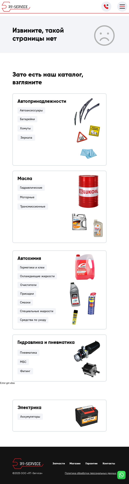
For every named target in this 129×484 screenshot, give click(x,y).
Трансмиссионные (32, 206)
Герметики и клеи (32, 267)
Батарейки (27, 119)
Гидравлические (31, 188)
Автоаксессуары (31, 110)
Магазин (75, 463)
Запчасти (59, 463)
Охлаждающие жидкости (37, 276)
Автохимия (29, 258)
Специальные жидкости (36, 311)
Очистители (28, 285)
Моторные (27, 197)
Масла (24, 178)
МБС (23, 362)
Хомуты (25, 128)
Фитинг (25, 371)
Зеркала (26, 137)
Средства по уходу (33, 320)
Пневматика (28, 352)
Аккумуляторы (30, 416)
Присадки (27, 294)
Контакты (109, 463)
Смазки (25, 302)
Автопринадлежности (41, 101)
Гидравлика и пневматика (46, 342)
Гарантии (91, 463)
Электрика (29, 407)
